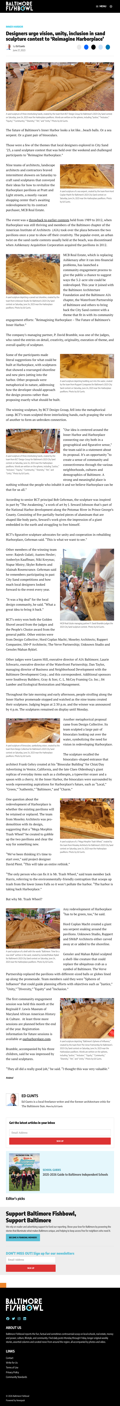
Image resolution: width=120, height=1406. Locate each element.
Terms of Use (12, 1367)
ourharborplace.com (36, 1039)
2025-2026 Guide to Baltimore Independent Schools (75, 1174)
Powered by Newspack (15, 1400)
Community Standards (16, 1377)
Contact (9, 1357)
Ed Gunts (20, 46)
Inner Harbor (14, 26)
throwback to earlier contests (49, 220)
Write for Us (12, 1362)
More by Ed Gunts (54, 1106)
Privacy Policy (12, 1372)
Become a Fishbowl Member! (23, 1237)
